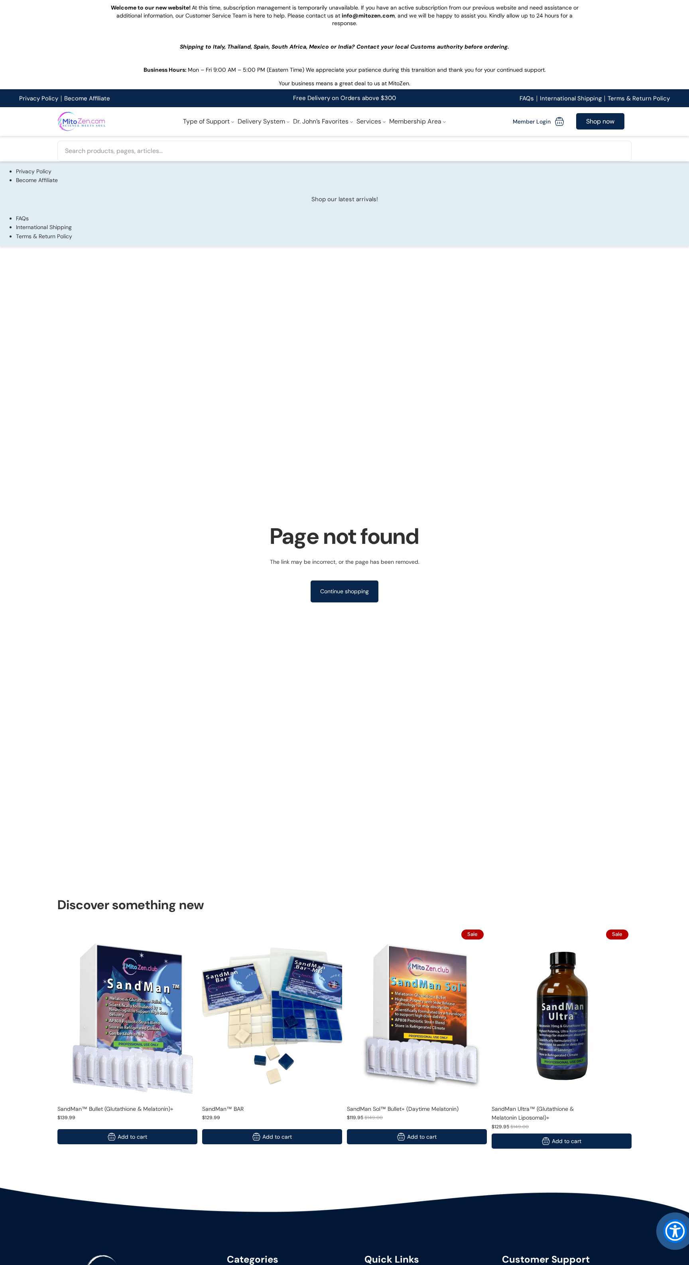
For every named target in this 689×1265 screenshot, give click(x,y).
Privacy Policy (38, 98)
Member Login (532, 121)
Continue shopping (344, 591)
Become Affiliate (87, 98)
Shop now (600, 122)
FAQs (527, 98)
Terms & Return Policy (639, 98)
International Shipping (571, 98)
